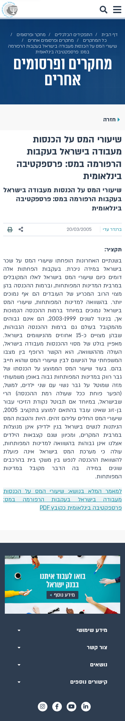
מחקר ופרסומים (31, 35)
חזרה (109, 119)
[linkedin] (86, 706)
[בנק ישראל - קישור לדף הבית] (9, 9)
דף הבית (110, 35)
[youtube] (71, 706)
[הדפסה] (10, 229)
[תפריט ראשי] (117, 10)
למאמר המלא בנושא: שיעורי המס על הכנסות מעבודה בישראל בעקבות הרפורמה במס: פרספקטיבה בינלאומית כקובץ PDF (62, 500)
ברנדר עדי (112, 229)
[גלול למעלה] (62, 543)
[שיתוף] (21, 229)
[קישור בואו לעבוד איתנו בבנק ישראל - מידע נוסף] (62, 585)
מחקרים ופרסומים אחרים (51, 40)
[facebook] (57, 706)
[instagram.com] (42, 706)
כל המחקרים (95, 40)
